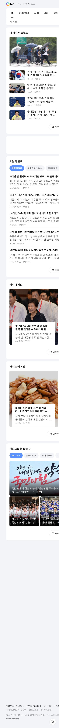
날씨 (33, 4)
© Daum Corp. (13, 718)
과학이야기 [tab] (17, 168)
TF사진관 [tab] (16, 455)
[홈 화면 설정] (53, 722)
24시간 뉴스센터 (33, 706)
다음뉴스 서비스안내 (15, 706)
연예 (19, 4)
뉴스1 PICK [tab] (31, 455)
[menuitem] (12, 13)
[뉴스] (12, 4)
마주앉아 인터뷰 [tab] (34, 168)
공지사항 (47, 706)
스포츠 (26, 4)
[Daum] (8, 4)
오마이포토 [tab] (47, 455)
